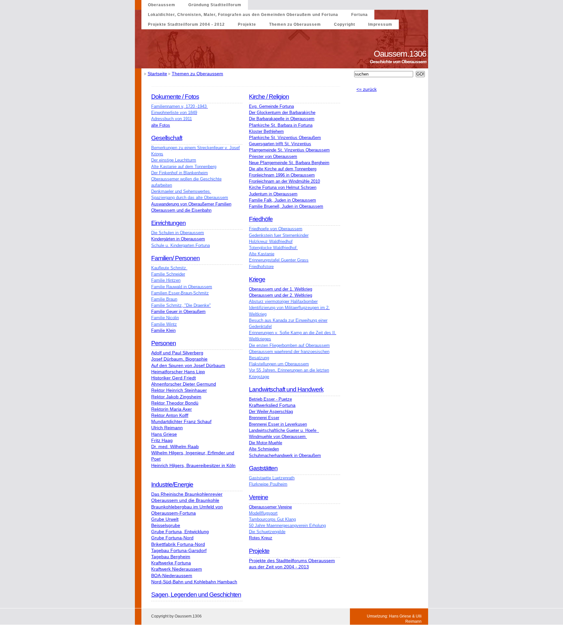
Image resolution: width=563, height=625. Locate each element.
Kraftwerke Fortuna (171, 562)
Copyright (344, 24)
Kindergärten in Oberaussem (178, 238)
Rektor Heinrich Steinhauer (179, 390)
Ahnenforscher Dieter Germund (183, 384)
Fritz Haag (162, 440)
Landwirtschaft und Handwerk (286, 389)
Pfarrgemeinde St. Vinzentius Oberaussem (289, 150)
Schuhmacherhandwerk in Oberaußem (285, 455)
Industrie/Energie (172, 484)
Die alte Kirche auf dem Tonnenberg (282, 168)
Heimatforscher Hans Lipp (178, 371)
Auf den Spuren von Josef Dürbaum (188, 365)
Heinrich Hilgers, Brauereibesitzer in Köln (193, 465)
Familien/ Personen (175, 258)
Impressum (380, 24)
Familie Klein (163, 330)
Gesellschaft (166, 138)
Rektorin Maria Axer (171, 409)
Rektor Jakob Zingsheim (176, 396)
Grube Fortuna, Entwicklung (180, 531)
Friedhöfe (261, 219)
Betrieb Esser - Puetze (270, 399)
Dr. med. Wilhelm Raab (175, 446)
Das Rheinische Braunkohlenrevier (187, 494)
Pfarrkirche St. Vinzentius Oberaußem (285, 137)
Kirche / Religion (269, 96)
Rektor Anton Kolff (169, 415)
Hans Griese (164, 434)
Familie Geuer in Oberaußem (178, 311)
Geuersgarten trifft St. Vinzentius (280, 143)
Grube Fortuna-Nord (172, 537)
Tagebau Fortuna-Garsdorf (179, 550)
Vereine (258, 497)
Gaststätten (263, 468)
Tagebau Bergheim (170, 556)
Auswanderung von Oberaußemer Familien (191, 204)
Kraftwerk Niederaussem (176, 569)
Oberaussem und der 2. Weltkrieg (280, 295)
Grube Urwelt (165, 519)
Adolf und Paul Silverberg (177, 352)
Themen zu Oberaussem (295, 24)
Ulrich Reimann (167, 427)
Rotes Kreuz (260, 537)
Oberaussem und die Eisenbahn (181, 210)
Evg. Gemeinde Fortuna (271, 106)
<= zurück (366, 89)
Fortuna (359, 14)
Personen (163, 343)
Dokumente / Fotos (175, 96)
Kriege (257, 279)
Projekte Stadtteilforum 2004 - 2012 (186, 24)
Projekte (247, 24)
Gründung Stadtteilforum (214, 5)
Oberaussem (161, 5)
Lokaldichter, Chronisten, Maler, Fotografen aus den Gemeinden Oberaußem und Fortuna (243, 14)
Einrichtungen (168, 223)
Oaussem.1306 (401, 54)
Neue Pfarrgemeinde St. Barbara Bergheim (289, 162)
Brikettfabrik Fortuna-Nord (178, 544)
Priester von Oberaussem (273, 156)
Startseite (157, 73)
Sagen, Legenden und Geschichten (196, 594)
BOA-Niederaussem (171, 575)
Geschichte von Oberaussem (399, 61)
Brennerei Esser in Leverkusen (278, 424)
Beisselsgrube (165, 525)
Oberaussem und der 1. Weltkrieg (280, 289)
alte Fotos (160, 125)
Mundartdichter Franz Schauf (181, 421)
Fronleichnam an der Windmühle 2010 (284, 181)
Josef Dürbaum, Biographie (179, 359)
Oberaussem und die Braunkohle (185, 500)
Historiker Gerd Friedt (173, 377)
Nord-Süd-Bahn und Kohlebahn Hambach (194, 581)
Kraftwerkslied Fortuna (272, 405)
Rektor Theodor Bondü (174, 402)
